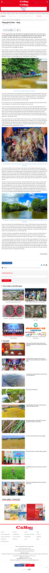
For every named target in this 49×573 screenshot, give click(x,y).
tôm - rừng (34, 267)
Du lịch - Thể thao (16, 536)
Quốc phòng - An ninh (40, 13)
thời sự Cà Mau (23, 267)
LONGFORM (38, 536)
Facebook (19, 565)
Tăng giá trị (38, 267)
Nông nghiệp (39, 16)
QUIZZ (25, 539)
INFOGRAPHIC (3, 539)
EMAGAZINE (15, 539)
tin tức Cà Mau (29, 267)
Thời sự (4, 13)
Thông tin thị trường (12, 16)
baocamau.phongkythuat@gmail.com (31, 560)
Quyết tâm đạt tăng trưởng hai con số (26, 16)
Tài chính (46, 16)
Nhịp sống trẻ (27, 536)
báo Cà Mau (9, 267)
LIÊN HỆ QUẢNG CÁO (5, 541)
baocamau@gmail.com (18, 560)
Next (45, 510)
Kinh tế (13, 13)
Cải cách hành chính (23, 13)
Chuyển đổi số (32, 13)
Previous (3, 510)
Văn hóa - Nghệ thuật (5, 536)
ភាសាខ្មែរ (23, 10)
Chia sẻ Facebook (7, 263)
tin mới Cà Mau (18, 267)
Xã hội (16, 13)
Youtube (29, 565)
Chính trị (9, 13)
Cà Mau (13, 267)
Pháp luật (38, 534)
